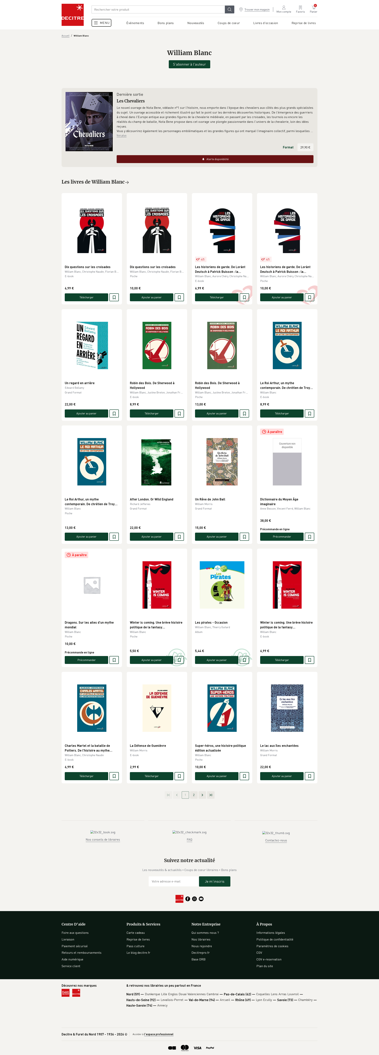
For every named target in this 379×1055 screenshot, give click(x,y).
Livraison (68, 939)
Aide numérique (72, 959)
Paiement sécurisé (75, 946)
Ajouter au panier (152, 297)
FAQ (189, 839)
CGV (259, 953)
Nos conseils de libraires (103, 839)
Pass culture (135, 946)
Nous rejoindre (201, 946)
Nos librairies (200, 939)
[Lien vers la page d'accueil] (73, 15)
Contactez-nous (276, 840)
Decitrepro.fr (200, 953)
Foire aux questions (75, 933)
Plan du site (264, 966)
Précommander (282, 536)
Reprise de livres (138, 939)
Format (288, 147)
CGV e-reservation (268, 959)
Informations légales (270, 933)
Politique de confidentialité (274, 939)
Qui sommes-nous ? (205, 933)
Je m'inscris (214, 881)
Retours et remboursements (81, 953)
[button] (215, 119)
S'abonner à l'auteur (189, 64)
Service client (71, 966)
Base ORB (198, 959)
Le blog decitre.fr (138, 953)
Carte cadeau (136, 933)
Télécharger (87, 297)
